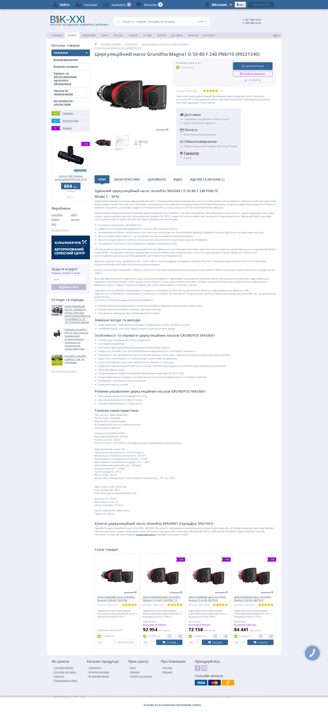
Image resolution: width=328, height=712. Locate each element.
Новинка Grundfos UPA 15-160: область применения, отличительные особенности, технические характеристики (76, 339)
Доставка (176, 35)
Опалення (61, 52)
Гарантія (193, 35)
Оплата (161, 35)
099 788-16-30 (253, 23)
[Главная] (96, 44)
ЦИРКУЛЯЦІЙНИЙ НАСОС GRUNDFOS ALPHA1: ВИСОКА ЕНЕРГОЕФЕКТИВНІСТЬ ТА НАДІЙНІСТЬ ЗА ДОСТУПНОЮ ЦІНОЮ (78, 314)
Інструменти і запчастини (63, 102)
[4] (213, 91)
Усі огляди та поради (63, 371)
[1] (68, 197)
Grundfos (57, 215)
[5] (216, 91)
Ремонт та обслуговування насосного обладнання (65, 79)
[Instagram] (204, 668)
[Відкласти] (152, 642)
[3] (73, 197)
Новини (133, 35)
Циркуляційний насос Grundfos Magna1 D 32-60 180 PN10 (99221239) (252, 600)
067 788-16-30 (253, 19)
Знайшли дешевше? (254, 73)
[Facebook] (197, 668)
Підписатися (69, 287)
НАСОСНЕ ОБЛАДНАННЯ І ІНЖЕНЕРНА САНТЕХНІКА (79, 24)
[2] (71, 197)
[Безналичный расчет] (228, 682)
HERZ (74, 215)
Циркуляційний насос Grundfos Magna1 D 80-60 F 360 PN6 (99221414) (116, 600)
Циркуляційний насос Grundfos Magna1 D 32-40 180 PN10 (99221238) (207, 600)
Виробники (89, 35)
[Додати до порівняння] (100, 642)
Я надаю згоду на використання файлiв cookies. (172, 704)
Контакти (209, 35)
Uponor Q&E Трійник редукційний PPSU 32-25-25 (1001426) (71, 177)
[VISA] (201, 682)
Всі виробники (60, 230)
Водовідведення (66, 59)
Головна (57, 35)
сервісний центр (146, 534)
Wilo (53, 224)
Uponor (75, 219)
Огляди (147, 35)
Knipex (55, 219)
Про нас (118, 35)
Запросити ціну (255, 66)
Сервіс (104, 35)
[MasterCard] (214, 682)
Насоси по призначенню (63, 92)
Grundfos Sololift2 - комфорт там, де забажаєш (76, 359)
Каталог (72, 35)
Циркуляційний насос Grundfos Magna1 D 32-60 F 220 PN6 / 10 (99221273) (161, 600)
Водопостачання (66, 66)
